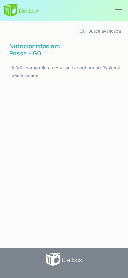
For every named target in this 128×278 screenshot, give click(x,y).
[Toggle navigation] (118, 9)
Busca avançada (104, 30)
